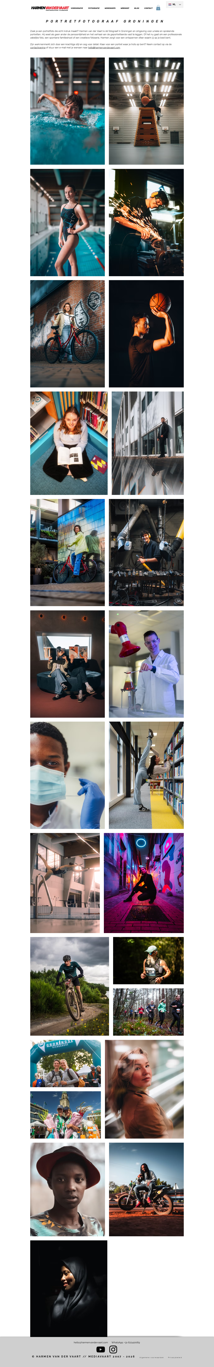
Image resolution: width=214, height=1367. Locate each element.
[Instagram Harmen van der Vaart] (113, 1349)
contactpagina (37, 47)
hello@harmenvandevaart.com (104, 47)
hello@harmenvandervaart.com (91, 1342)
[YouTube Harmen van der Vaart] (100, 1349)
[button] (77, 8)
